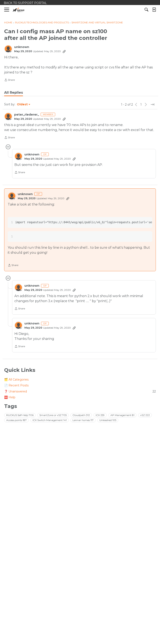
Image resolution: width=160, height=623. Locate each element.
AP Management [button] (122, 415)
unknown (21, 47)
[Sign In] (154, 9)
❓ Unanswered (80, 391)
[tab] (13, 92)
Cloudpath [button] (81, 415)
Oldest (22, 104)
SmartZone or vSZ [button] (53, 415)
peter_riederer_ (26, 114)
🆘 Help (9, 397)
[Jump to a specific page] (152, 104)
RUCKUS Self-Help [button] (20, 415)
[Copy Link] (64, 51)
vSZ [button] (145, 415)
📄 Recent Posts (16, 385)
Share (9, 80)
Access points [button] (16, 420)
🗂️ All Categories (16, 379)
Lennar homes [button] (83, 420)
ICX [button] (100, 415)
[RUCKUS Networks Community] (19, 9)
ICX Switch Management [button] (49, 420)
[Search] (146, 9)
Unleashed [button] (107, 420)
